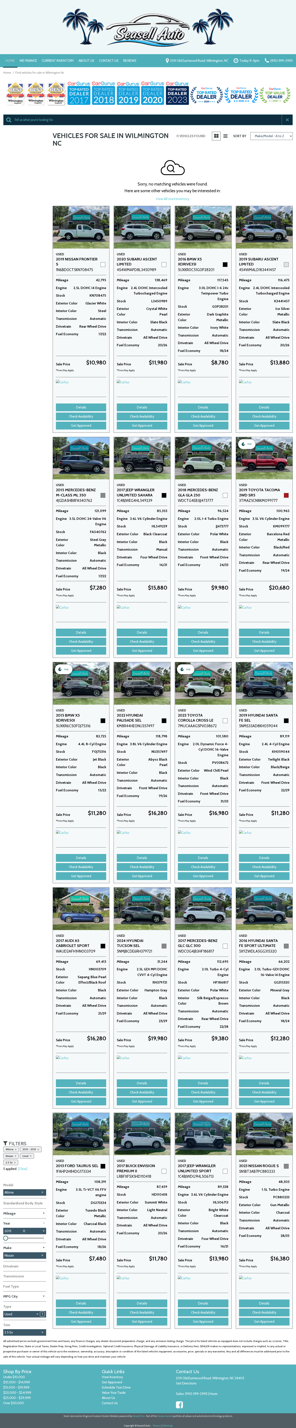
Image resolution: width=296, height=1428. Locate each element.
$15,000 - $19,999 (16, 1387)
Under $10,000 (14, 1377)
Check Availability (81, 416)
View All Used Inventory (172, 199)
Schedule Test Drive (116, 1387)
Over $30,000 (13, 1403)
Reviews (129, 61)
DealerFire (139, 1416)
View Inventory (112, 1377)
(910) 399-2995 (196, 1394)
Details (81, 407)
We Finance (28, 61)
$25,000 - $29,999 (17, 1398)
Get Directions (186, 1383)
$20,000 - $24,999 (17, 1393)
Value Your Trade (114, 1393)
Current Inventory (58, 61)
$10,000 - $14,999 (16, 1382)
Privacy (157, 1425)
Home (10, 61)
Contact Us (109, 61)
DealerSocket (165, 1416)
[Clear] (22, 1169)
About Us (86, 61)
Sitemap (167, 1425)
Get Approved (81, 426)
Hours (213, 1394)
